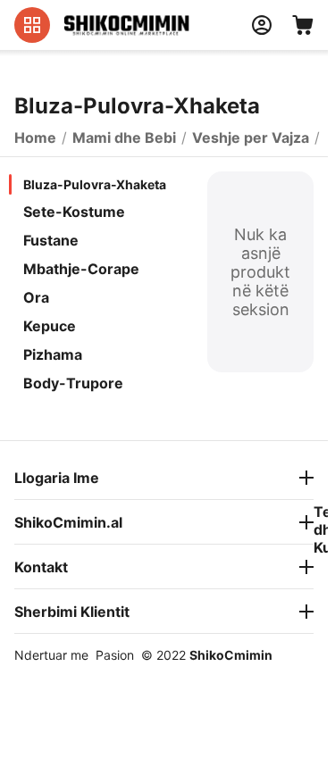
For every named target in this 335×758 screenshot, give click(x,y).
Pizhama (52, 354)
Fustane (51, 240)
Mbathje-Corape (81, 269)
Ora (36, 297)
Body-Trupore (73, 383)
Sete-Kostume (74, 212)
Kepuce (49, 326)
